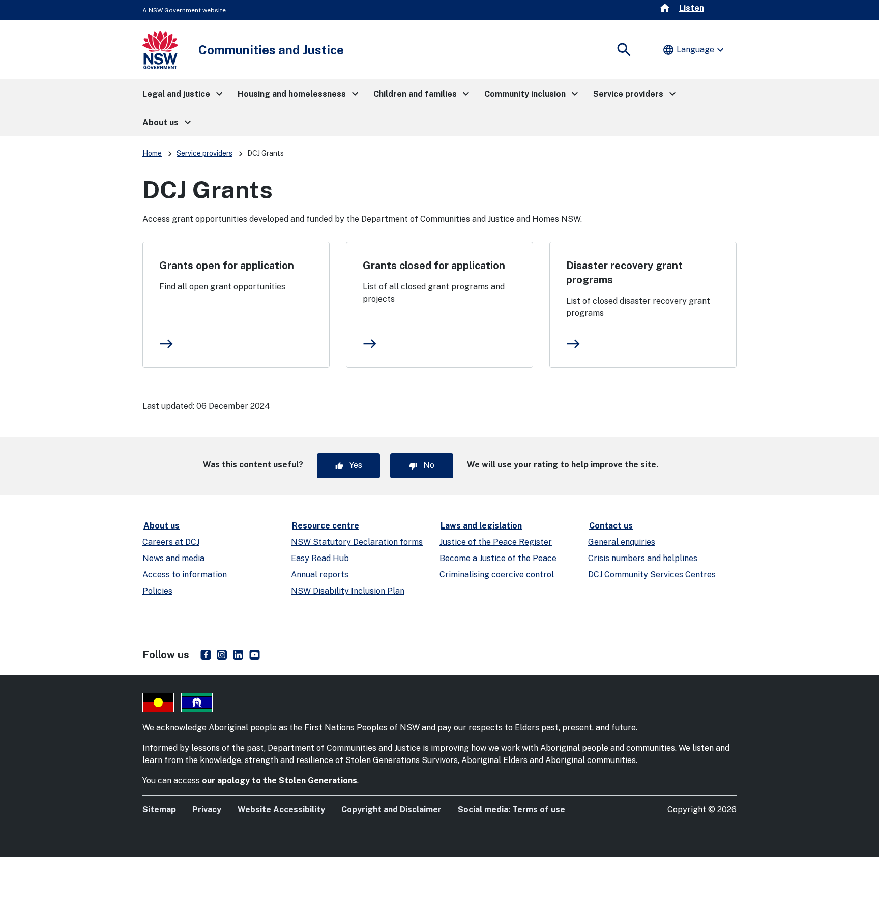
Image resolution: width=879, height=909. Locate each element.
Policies (157, 591)
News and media (173, 558)
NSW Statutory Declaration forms (357, 542)
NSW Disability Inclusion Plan (347, 591)
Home (152, 153)
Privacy (206, 809)
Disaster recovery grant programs (624, 272)
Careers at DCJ (170, 542)
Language (694, 50)
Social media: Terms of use (511, 809)
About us (161, 526)
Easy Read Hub (320, 558)
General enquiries (621, 542)
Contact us (611, 526)
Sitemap (159, 809)
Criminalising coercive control (497, 574)
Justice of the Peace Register (496, 542)
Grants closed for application (434, 265)
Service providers (204, 153)
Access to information (184, 574)
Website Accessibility (281, 809)
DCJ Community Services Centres (652, 574)
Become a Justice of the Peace (498, 558)
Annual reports (319, 574)
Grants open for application (226, 265)
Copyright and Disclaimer (391, 809)
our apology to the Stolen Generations (279, 780)
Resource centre (325, 526)
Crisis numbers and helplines (642, 558)
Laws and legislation (481, 526)
